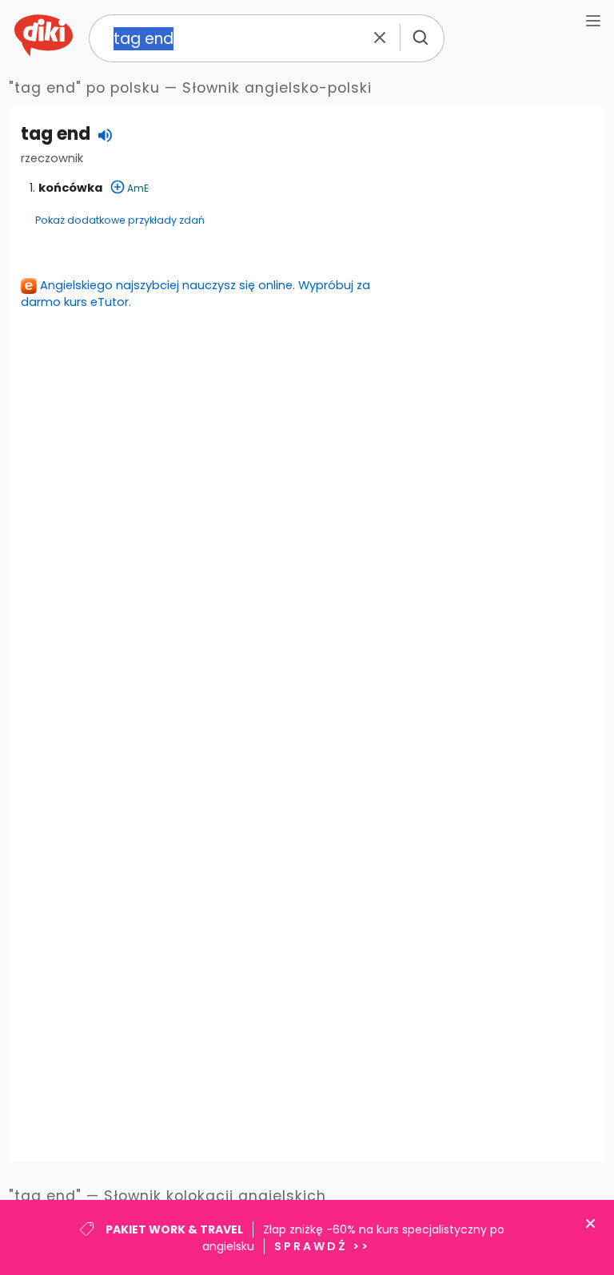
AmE (138, 188)
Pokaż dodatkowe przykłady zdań (120, 220)
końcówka (70, 188)
